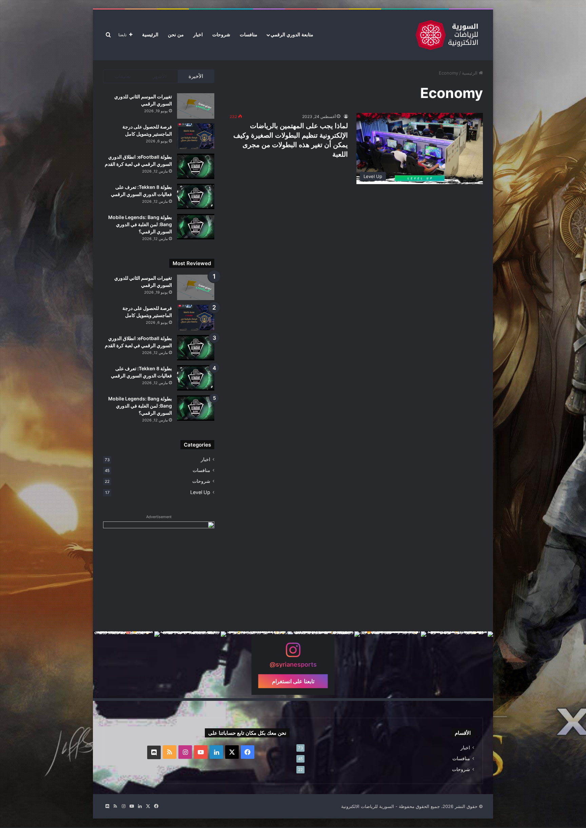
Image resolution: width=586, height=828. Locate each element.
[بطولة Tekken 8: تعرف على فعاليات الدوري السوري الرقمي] (195, 196)
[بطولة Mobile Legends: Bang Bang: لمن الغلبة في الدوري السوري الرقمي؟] (195, 226)
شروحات (221, 34)
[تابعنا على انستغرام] (293, 653)
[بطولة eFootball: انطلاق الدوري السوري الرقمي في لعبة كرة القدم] (195, 166)
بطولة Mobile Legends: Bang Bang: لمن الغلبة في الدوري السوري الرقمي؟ (140, 224)
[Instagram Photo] (459, 664)
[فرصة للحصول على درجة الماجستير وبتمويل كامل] (195, 136)
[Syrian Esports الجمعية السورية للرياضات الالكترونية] (447, 35)
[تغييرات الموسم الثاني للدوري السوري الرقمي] (195, 106)
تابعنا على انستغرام (293, 681)
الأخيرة (196, 76)
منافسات (248, 34)
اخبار (198, 34)
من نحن (176, 34)
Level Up (200, 492)
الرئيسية (150, 34)
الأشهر (160, 76)
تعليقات (122, 76)
